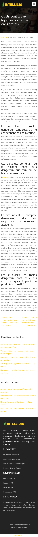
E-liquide (5, 37)
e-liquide (5, 177)
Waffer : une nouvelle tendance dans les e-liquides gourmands (10, 321)
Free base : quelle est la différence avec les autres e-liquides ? (28, 321)
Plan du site (19, 535)
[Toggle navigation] (34, 4)
